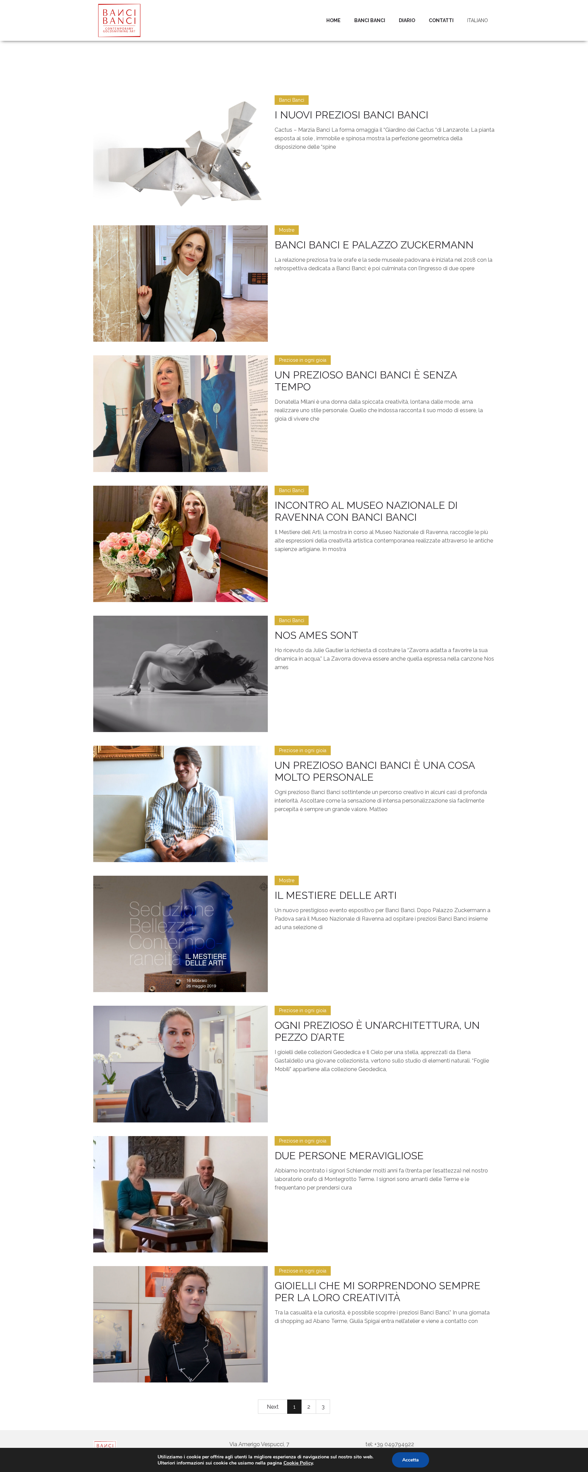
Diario (407, 20)
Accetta (410, 1460)
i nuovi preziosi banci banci (351, 115)
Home (333, 20)
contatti (441, 20)
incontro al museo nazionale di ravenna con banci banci (366, 511)
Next (273, 1407)
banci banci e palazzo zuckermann (374, 245)
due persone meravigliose (349, 1156)
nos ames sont (316, 635)
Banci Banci (369, 20)
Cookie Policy (298, 1463)
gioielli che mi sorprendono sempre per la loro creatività (377, 1292)
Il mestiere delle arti (336, 895)
